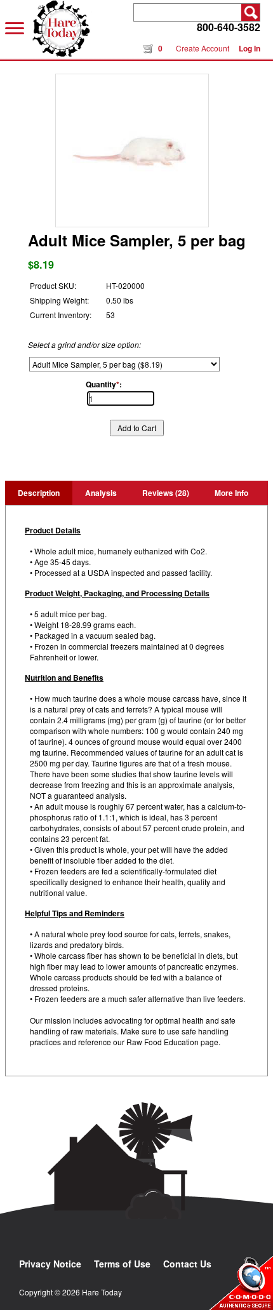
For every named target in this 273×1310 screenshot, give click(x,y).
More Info (231, 492)
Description (39, 492)
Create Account (202, 48)
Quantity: (104, 384)
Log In (249, 48)
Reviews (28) (165, 492)
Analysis (101, 492)
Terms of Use (122, 1263)
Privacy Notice (50, 1263)
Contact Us (187, 1263)
